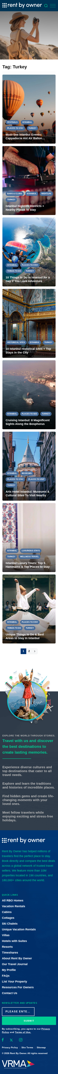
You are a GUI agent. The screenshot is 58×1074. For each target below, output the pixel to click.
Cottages (8, 917)
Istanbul (27, 122)
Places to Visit (36, 479)
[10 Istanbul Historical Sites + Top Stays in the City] (29, 323)
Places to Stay (15, 128)
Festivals (12, 122)
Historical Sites (16, 342)
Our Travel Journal (15, 964)
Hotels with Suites (14, 941)
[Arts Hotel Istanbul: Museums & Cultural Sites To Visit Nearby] (29, 466)
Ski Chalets (10, 923)
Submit (29, 1020)
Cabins (7, 912)
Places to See (29, 414)
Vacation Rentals (13, 906)
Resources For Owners (18, 987)
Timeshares (10, 952)
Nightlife (46, 194)
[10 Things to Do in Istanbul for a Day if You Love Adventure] (29, 251)
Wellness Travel (29, 556)
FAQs (6, 975)
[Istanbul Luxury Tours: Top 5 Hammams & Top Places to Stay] (29, 537)
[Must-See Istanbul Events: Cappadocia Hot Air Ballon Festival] (29, 109)
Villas (6, 935)
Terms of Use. (23, 1032)
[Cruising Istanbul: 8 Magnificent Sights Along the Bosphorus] (29, 394)
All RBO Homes (12, 900)
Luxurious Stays (31, 551)
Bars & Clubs (14, 194)
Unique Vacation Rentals (19, 929)
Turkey (32, 128)
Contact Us (9, 993)
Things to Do (14, 271)
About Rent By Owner (17, 958)
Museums (27, 473)
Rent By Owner (18, 1053)
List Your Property (14, 981)
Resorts (7, 946)
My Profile (9, 970)
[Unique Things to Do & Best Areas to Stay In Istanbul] (29, 608)
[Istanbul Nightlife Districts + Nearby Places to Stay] (29, 180)
